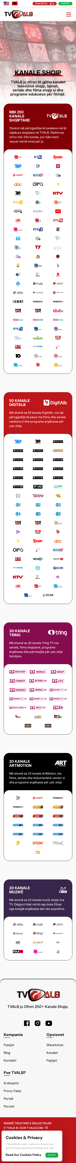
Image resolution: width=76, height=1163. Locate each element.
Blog (7, 1053)
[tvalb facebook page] (27, 1023)
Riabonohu (41, 3)
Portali (8, 1098)
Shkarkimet (54, 1045)
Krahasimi (11, 1083)
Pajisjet (51, 1060)
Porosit (65, 3)
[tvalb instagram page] (37, 1023)
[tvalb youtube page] (48, 1023)
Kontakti (10, 1060)
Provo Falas (12, 1091)
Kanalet (52, 1053)
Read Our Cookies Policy (23, 1155)
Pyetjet (9, 1045)
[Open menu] (68, 14)
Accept (51, 1155)
